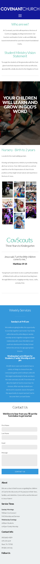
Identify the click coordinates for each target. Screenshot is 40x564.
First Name (5, 425)
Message (5, 453)
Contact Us (20, 471)
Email (3, 443)
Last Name (5, 433)
